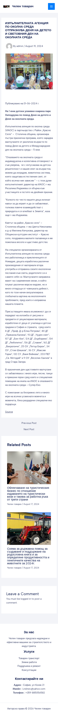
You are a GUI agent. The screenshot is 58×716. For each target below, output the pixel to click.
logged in (26, 598)
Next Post (29, 429)
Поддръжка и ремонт (29, 666)
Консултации (29, 670)
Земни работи (29, 662)
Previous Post (29, 423)
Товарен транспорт (29, 658)
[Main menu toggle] (51, 6)
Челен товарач (22, 6)
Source (9, 411)
